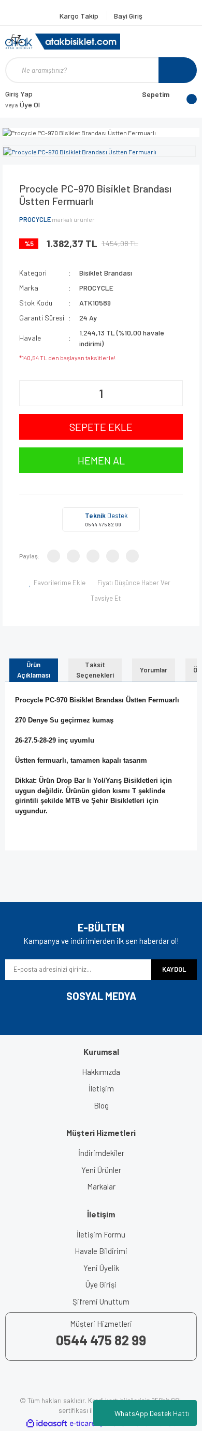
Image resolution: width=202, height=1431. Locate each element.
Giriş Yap (19, 93)
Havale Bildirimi (101, 1251)
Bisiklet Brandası (105, 272)
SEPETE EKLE (101, 427)
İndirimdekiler (101, 1152)
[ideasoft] (46, 1423)
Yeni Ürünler (101, 1170)
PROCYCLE (35, 219)
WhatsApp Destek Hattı (152, 1413)
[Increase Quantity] (173, 393)
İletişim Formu (101, 1234)
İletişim (101, 1088)
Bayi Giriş (128, 15)
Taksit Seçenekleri (95, 670)
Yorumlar (153, 670)
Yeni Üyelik (101, 1268)
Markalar (101, 1186)
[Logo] (62, 42)
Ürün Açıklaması (33, 670)
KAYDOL (174, 969)
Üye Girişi (101, 1284)
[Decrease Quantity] (28, 393)
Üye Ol (22, 104)
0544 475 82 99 (103, 524)
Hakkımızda (101, 1071)
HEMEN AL (101, 460)
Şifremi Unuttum (101, 1301)
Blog (101, 1105)
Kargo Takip (80, 15)
